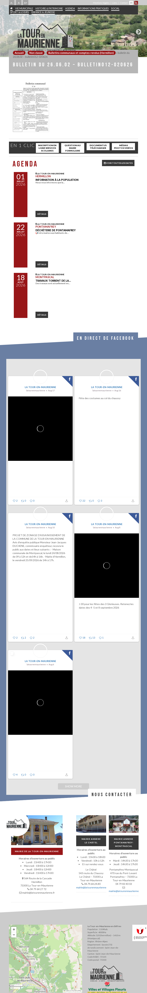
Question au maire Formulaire (73, 148)
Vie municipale (24, 8)
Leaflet (67, 991)
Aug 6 (51, 664)
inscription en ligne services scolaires (47, 148)
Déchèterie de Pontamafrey (55, 230)
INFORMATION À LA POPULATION (57, 179)
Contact (124, 2)
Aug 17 (51, 390)
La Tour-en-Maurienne (40, 387)
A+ (25, 2)
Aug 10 (51, 527)
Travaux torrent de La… (53, 280)
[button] (13, 929)
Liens (114, 2)
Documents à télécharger (98, 146)
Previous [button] (9, 30)
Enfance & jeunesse (43, 12)
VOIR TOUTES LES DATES (119, 163)
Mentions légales (101, 2)
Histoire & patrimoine (49, 8)
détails (41, 214)
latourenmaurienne (35, 390)
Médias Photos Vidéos (123, 146)
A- (11, 2)
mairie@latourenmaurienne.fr (92, 887)
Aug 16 (117, 390)
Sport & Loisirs (19, 12)
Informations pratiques (93, 8)
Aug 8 (117, 527)
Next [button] (137, 30)
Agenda (70, 8)
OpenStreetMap (76, 991)
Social (115, 8)
